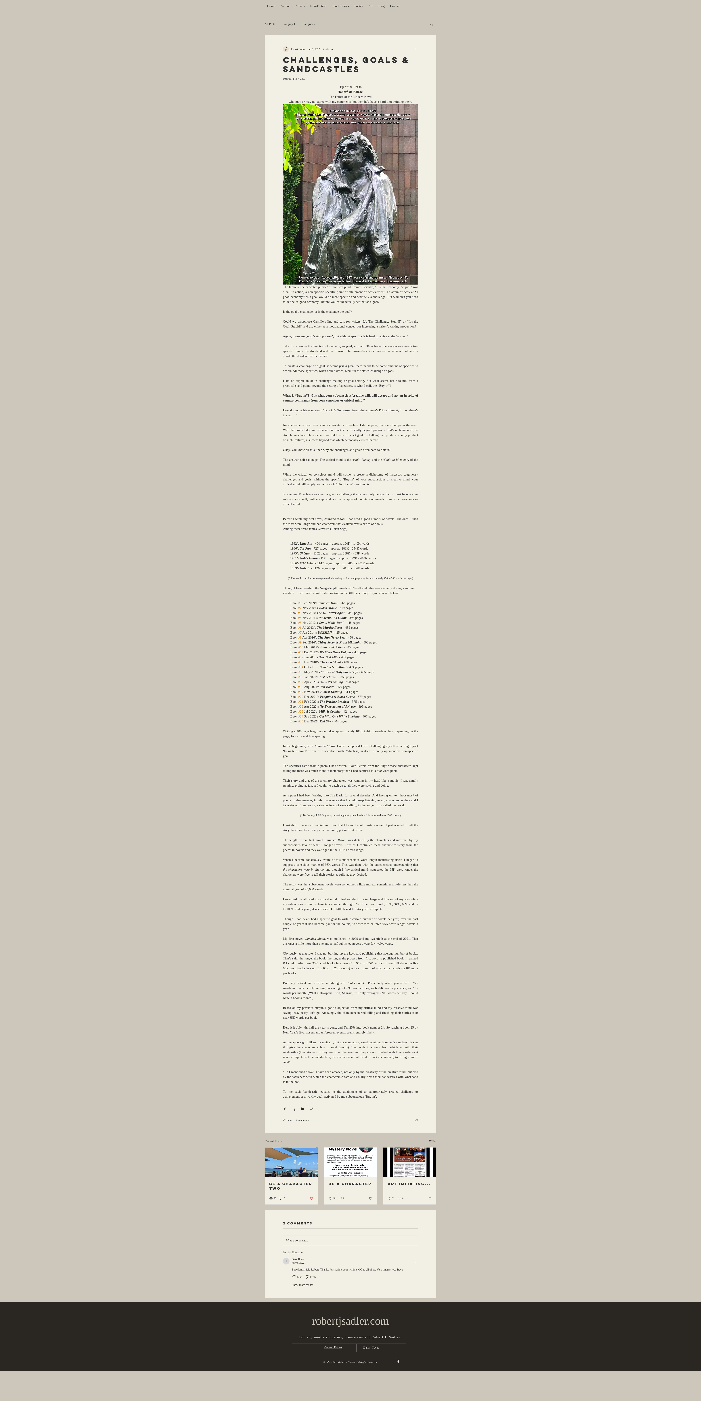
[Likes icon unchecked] (294, 1277)
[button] (431, 24)
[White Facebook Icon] (398, 1361)
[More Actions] (416, 1261)
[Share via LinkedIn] (302, 1109)
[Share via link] (311, 1109)
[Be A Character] (350, 1162)
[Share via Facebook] (284, 1109)
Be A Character (350, 1184)
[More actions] (416, 49)
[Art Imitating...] (409, 1162)
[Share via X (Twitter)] (293, 1109)
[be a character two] (291, 1162)
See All (432, 1140)
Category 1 (288, 24)
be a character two (290, 1186)
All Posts (270, 24)
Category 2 (308, 24)
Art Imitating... (409, 1184)
